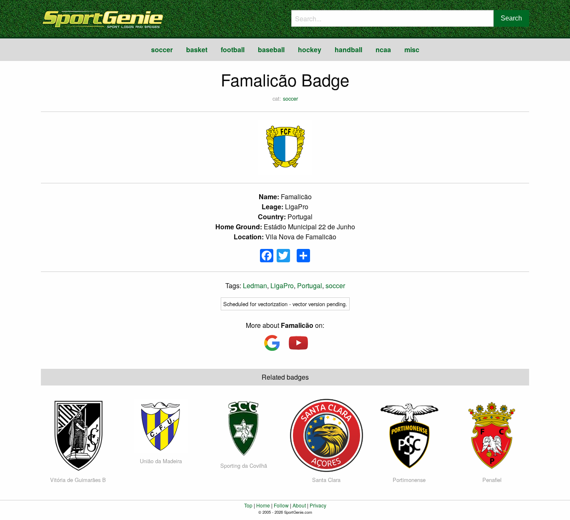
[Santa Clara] (326, 434)
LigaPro (282, 285)
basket (196, 49)
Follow (281, 505)
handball (348, 49)
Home (263, 505)
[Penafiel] (491, 434)
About (299, 505)
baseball (271, 49)
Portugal (309, 285)
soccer (162, 49)
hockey (309, 49)
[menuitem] (161, 50)
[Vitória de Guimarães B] (78, 434)
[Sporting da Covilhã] (243, 427)
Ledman (255, 285)
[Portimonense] (409, 434)
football (233, 49)
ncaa (383, 49)
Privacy (318, 505)
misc (411, 49)
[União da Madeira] (161, 425)
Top (248, 505)
